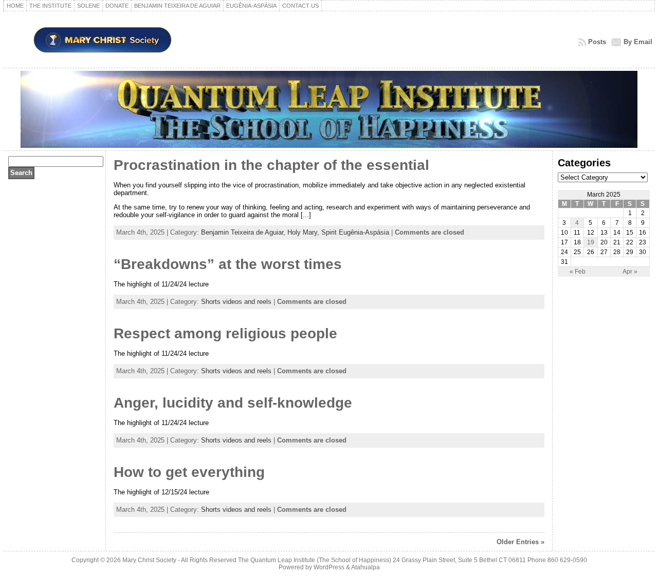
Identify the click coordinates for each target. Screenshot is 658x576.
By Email (638, 42)
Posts (597, 42)
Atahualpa (365, 567)
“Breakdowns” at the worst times (228, 264)
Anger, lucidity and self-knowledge (233, 403)
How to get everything (189, 472)
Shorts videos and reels (236, 301)
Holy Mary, (304, 232)
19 (590, 242)
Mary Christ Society (149, 560)
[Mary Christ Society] (328, 109)
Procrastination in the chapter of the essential (271, 165)
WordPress (329, 567)
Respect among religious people (225, 333)
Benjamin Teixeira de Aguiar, (244, 232)
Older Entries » (520, 542)
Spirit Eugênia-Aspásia (355, 232)
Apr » (630, 271)
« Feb (578, 271)
